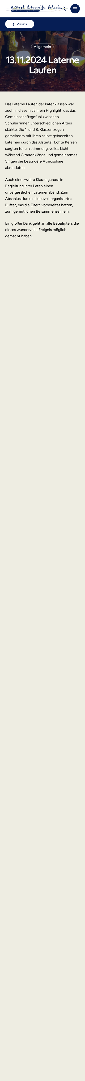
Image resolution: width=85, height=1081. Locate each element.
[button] (75, 8)
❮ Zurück (19, 24)
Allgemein (42, 46)
